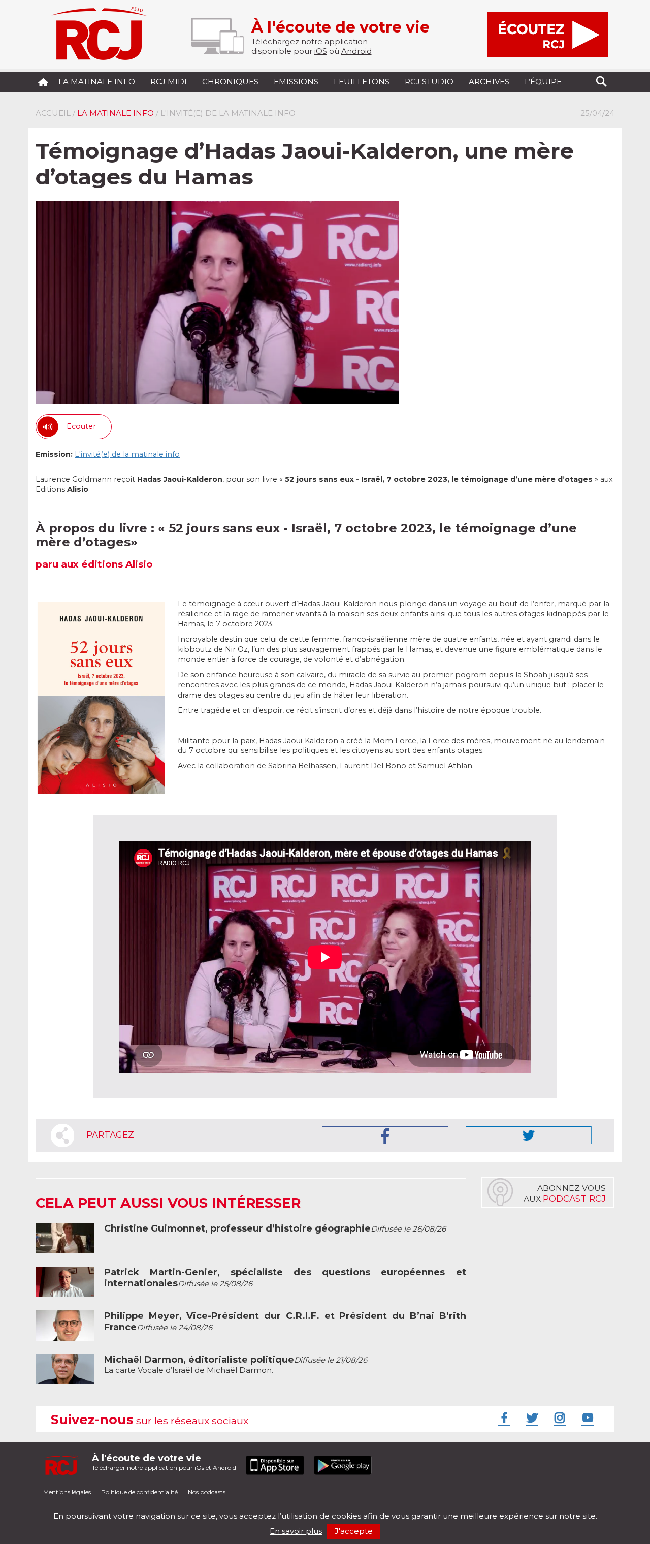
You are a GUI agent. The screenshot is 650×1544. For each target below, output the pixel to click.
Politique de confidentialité (139, 1492)
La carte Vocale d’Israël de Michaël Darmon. (235, 1365)
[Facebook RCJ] (503, 1417)
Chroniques (230, 81)
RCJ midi (168, 81)
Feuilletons (361, 81)
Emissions (296, 81)
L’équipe (543, 81)
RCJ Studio (429, 81)
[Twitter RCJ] (531, 1417)
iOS (320, 51)
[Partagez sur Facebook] (385, 1135)
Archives (489, 81)
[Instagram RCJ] (559, 1417)
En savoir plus (296, 1531)
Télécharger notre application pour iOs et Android (164, 1462)
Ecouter (81, 426)
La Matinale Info (96, 81)
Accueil (53, 113)
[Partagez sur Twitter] (529, 1135)
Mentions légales (67, 1492)
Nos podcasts (206, 1492)
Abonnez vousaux (565, 1193)
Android (356, 51)
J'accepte (354, 1531)
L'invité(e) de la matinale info (127, 454)
